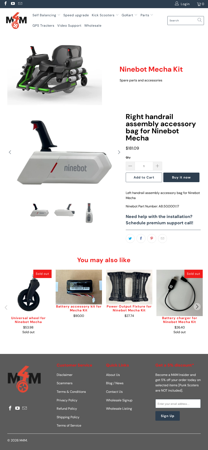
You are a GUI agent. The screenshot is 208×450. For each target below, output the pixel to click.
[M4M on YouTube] (12, 4)
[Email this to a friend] (162, 238)
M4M (23, 440)
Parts (145, 15)
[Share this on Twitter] (130, 238)
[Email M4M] (20, 4)
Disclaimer (65, 375)
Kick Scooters (103, 15)
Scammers (65, 383)
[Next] (118, 152)
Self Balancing (44, 15)
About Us (113, 375)
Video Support (69, 25)
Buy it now (181, 177)
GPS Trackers (43, 25)
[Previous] (10, 152)
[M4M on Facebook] (5, 4)
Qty (128, 157)
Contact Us (114, 392)
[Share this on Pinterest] (151, 238)
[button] (197, 306)
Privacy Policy (67, 400)
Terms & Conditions (71, 392)
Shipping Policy (68, 417)
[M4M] (16, 20)
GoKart (128, 15)
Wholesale (93, 25)
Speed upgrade (76, 15)
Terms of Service (69, 425)
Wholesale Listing (119, 408)
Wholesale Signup (119, 400)
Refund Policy (67, 408)
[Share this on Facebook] (140, 238)
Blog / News (115, 383)
